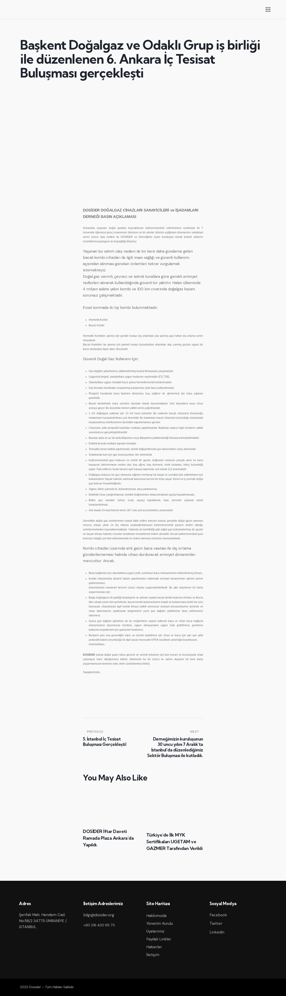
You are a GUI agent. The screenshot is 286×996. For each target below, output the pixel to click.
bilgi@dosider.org (98, 914)
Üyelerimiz (155, 931)
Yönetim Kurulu (159, 923)
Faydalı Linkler (158, 939)
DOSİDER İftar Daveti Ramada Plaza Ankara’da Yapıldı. (108, 838)
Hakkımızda (156, 915)
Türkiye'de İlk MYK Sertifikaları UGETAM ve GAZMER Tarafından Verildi (174, 841)
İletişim (152, 954)
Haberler (154, 946)
